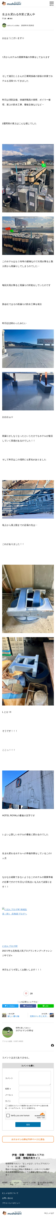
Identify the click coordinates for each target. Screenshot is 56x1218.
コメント (9, 1078)
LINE (47, 1006)
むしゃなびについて (10, 1193)
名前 (8, 1088)
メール (9, 1095)
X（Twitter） (11, 1006)
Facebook (29, 1006)
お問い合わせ (7, 1198)
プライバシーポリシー (11, 1203)
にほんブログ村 (10, 946)
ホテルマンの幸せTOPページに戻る (28, 1139)
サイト (8, 1101)
